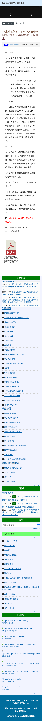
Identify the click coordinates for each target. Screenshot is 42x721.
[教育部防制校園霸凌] (11, 679)
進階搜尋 (36, 529)
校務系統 (7, 345)
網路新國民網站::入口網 (9, 638)
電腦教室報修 (9, 482)
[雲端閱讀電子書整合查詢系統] (19, 644)
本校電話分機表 (10, 555)
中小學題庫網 (9, 373)
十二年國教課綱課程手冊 (14, 391)
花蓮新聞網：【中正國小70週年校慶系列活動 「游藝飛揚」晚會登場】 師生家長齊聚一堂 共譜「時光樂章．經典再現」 (20, 296)
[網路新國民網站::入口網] (13, 636)
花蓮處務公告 (9, 327)
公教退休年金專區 (11, 599)
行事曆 (7, 550)
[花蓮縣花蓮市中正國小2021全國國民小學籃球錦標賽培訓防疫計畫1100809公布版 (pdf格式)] (11, 247)
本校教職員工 (9, 564)
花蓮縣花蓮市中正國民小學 (13, 3)
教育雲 (7, 368)
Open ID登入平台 (11, 377)
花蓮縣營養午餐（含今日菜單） (16, 318)
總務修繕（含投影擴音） (14, 468)
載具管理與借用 (10, 582)
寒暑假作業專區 (10, 413)
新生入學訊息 (9, 546)
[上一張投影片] (10, 14)
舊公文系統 (8, 336)
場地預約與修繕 (10, 463)
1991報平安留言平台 (8, 673)
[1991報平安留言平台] (20, 671)
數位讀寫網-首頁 (10, 427)
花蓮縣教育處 (9, 359)
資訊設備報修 (9, 472)
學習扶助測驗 (9, 350)
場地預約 (7, 477)
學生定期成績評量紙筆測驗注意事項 (18, 578)
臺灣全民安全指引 (11, 405)
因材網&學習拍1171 (12, 423)
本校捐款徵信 (9, 594)
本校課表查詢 (9, 559)
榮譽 (14, 493)
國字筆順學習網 (10, 450)
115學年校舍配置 (11, 541)
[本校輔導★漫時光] (15, 620)
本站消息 (8, 23)
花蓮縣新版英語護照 (12, 313)
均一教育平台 (9, 441)
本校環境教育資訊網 (12, 382)
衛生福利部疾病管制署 (9, 665)
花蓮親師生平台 (10, 322)
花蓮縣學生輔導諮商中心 (14, 364)
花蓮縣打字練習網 (11, 418)
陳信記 (10, 44)
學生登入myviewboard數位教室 (16, 445)
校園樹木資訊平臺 (11, 436)
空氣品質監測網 (6, 656)
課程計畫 (7, 573)
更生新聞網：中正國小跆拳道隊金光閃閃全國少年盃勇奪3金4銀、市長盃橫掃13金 (20, 283)
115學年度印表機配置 (12, 569)
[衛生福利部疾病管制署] (21, 662)
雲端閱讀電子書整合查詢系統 (11, 646)
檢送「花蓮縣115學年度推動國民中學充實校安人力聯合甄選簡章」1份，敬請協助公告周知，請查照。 (20, 508)
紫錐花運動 (5, 689)
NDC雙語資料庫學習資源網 (15, 459)
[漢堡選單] (38, 3)
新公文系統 (8, 331)
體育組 (16, 44)
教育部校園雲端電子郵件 (14, 354)
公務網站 (6, 308)
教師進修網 (8, 341)
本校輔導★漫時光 (7, 623)
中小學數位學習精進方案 (14, 400)
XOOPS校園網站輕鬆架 (25, 716)
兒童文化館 (8, 455)
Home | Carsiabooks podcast (9, 631)
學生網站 (6, 408)
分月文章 (20, 23)
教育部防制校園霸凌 (8, 681)
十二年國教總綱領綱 (12, 396)
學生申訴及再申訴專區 (13, 432)
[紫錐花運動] (11, 687)
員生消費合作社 (10, 608)
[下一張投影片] (31, 14)
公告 (6, 44)
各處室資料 (8, 603)
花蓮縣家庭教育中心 (12, 387)
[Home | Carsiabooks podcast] (17, 628)
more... (36, 485)
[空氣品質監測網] (21, 653)
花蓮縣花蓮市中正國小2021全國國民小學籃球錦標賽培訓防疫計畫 (20, 35)
